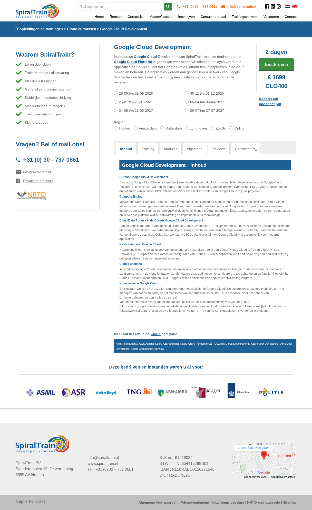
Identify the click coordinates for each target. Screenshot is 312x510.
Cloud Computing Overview (147, 348)
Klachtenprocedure (228, 502)
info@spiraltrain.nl (241, 7)
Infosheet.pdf (270, 104)
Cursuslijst (136, 17)
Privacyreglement (195, 502)
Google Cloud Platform (133, 62)
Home (99, 17)
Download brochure (38, 181)
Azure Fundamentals (200, 343)
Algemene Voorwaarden (158, 502)
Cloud (156, 334)
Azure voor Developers (264, 343)
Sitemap (289, 502)
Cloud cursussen (81, 29)
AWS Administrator (150, 343)
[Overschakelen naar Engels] (294, 7)
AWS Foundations (126, 343)
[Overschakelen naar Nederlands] (287, 7)
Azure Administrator (174, 343)
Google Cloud (146, 57)
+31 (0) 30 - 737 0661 (51, 159)
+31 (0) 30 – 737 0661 (200, 7)
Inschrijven (186, 17)
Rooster (116, 17)
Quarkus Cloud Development (231, 343)
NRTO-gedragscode (263, 502)
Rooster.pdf (268, 99)
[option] (156, 393)
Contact (291, 17)
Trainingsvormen (245, 17)
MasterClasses (160, 17)
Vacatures (271, 17)
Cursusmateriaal (213, 17)
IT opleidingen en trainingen (39, 29)
